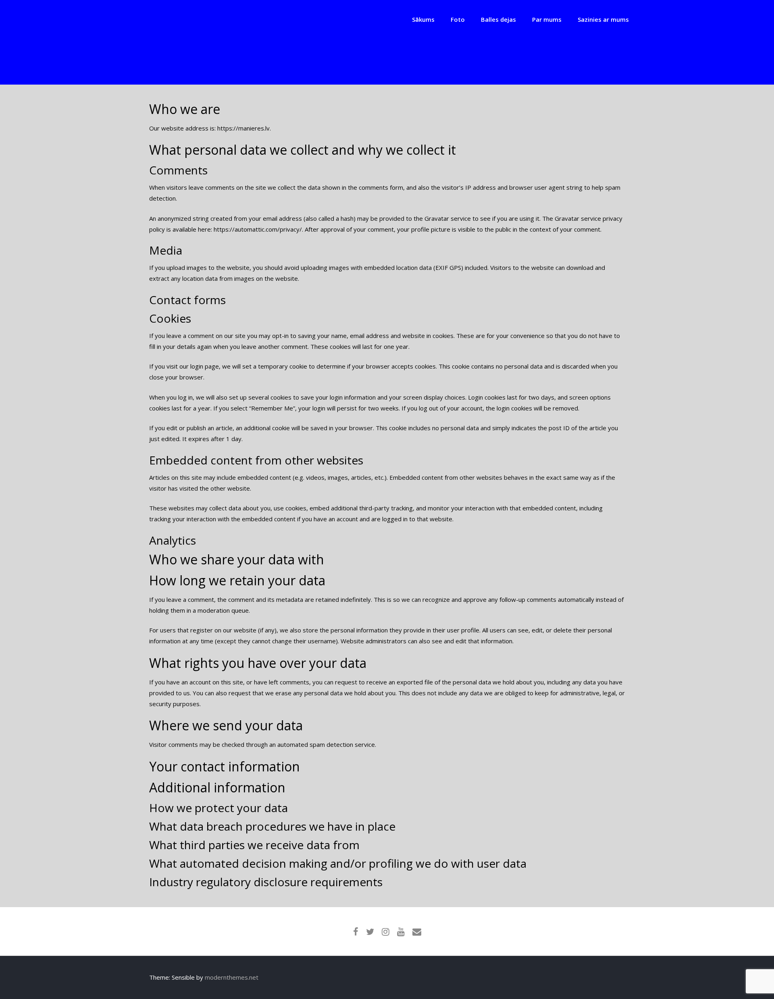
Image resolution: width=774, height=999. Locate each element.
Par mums (547, 19)
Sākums (423, 19)
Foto (458, 19)
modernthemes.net (231, 977)
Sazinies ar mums (603, 19)
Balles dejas (498, 19)
